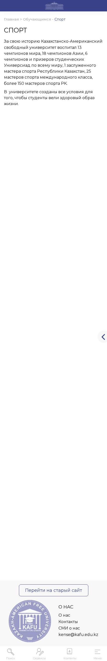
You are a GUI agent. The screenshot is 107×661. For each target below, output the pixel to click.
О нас (64, 615)
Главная (11, 19)
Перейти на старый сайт (53, 590)
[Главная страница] (54, 6)
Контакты (68, 621)
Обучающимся (37, 19)
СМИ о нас (69, 628)
